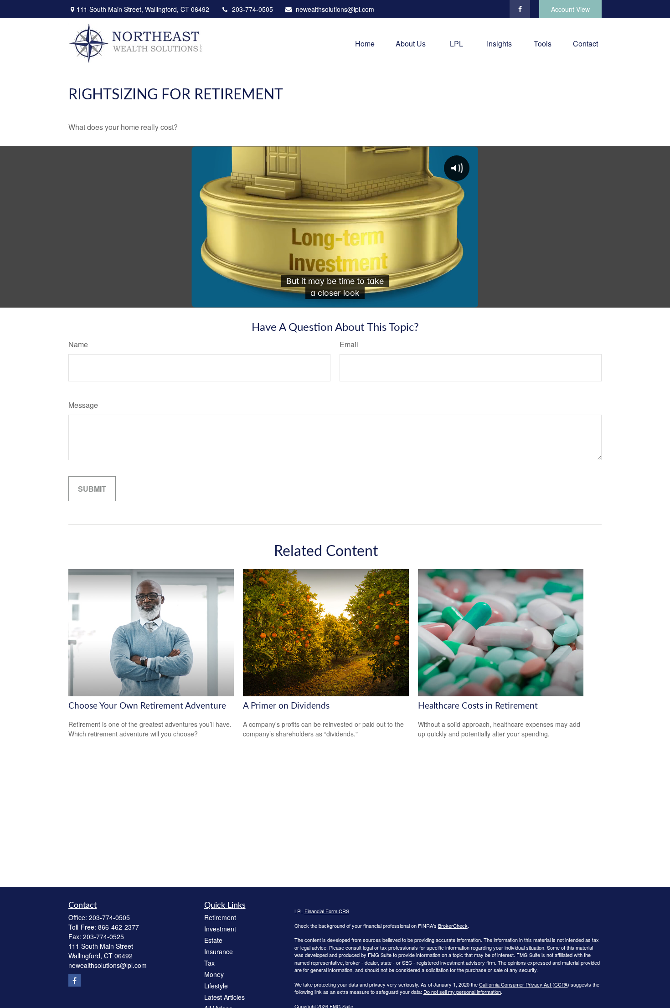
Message (83, 405)
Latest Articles (224, 997)
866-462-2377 (118, 926)
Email (349, 344)
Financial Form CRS (326, 911)
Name (78, 344)
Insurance (218, 951)
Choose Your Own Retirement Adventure (147, 706)
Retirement (220, 917)
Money (214, 974)
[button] (364, 43)
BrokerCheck (453, 925)
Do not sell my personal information (462, 991)
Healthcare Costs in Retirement (478, 706)
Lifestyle (216, 985)
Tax (209, 962)
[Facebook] (520, 9)
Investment (220, 928)
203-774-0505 (252, 9)
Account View (570, 9)
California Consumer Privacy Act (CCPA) (524, 984)
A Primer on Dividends (286, 706)
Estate (213, 940)
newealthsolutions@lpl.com (335, 9)
